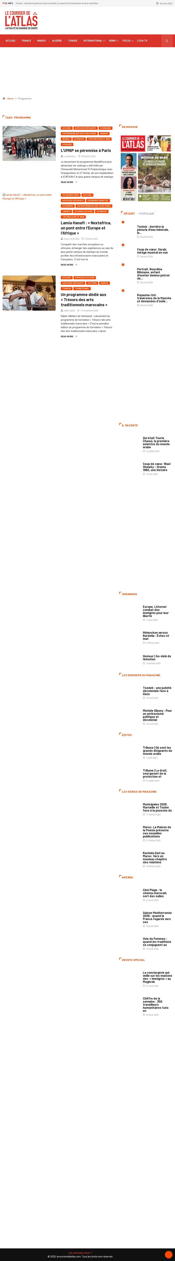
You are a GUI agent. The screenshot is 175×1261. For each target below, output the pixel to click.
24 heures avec (71, 195)
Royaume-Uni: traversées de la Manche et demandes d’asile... (154, 298)
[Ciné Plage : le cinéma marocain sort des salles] (129, 892)
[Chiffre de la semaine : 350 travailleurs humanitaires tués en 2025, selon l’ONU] (129, 1001)
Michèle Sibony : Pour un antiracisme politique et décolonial (157, 715)
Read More (67, 182)
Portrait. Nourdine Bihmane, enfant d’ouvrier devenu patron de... (153, 273)
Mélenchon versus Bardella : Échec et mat (156, 636)
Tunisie (72, 40)
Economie (105, 128)
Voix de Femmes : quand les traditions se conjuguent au (157, 942)
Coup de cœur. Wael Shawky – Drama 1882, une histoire (156, 467)
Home (10, 98)
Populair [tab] (146, 213)
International (92, 40)
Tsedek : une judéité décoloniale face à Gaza (157, 691)
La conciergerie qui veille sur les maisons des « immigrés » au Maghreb (157, 977)
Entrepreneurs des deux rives (79, 134)
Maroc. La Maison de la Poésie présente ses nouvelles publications (157, 831)
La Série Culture (83, 211)
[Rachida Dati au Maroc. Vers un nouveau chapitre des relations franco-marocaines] (129, 855)
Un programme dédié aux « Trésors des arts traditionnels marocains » (84, 299)
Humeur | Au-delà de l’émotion (157, 657)
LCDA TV (142, 40)
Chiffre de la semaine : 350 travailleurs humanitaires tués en (156, 1005)
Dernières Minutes (98, 200)
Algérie (57, 40)
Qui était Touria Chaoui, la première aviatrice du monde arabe (156, 442)
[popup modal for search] (166, 40)
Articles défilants (85, 128)
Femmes (147, 707)
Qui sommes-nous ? (80, 1252)
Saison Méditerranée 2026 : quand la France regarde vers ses (157, 917)
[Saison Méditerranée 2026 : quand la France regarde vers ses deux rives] (129, 915)
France (26, 40)
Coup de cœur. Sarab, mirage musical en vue (152, 250)
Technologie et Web (99, 139)
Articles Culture (84, 278)
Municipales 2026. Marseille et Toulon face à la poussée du (157, 807)
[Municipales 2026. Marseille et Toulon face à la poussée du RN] (129, 807)
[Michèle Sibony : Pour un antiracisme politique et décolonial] (129, 713)
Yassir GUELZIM (71, 239)
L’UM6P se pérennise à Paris (86, 150)
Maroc (41, 40)
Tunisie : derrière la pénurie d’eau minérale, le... (153, 230)
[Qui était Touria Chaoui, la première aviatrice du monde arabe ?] (129, 440)
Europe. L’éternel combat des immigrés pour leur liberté (156, 611)
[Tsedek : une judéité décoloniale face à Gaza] (129, 690)
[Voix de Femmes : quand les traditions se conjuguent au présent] (129, 941)
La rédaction (70, 156)
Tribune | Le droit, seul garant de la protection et (155, 773)
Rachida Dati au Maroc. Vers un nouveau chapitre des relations (155, 857)
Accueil (11, 40)
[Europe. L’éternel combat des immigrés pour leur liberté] (129, 609)
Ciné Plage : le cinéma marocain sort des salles (155, 893)
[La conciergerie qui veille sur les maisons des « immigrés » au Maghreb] (129, 975)
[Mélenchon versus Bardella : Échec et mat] (129, 635)
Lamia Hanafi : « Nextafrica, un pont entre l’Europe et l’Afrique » (86, 227)
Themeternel (82, 288)
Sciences (79, 139)
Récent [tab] (129, 213)
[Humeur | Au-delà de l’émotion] (129, 658)
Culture (92, 283)
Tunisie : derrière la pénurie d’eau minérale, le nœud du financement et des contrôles (57, 3)
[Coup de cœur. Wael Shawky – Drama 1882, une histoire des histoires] (129, 466)
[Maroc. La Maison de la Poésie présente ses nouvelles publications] (129, 830)
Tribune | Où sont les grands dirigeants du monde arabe (157, 751)
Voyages (67, 144)
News (112, 40)
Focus (126, 40)
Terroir (67, 288)
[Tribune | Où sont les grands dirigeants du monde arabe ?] (129, 750)
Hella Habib (69, 310)
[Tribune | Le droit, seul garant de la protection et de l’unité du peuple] (129, 773)
